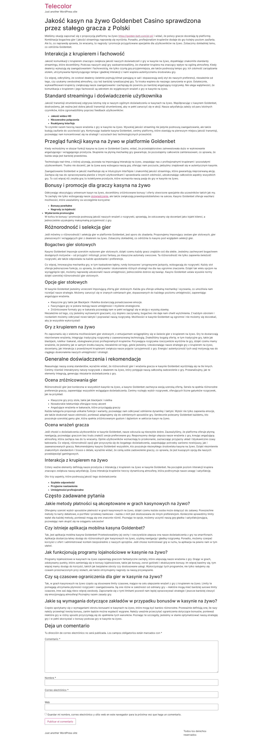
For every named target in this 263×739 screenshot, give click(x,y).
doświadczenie (99, 196)
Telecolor (58, 6)
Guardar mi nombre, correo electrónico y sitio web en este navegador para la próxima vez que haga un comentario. (114, 714)
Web (47, 702)
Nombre (50, 678)
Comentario (52, 639)
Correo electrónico (56, 690)
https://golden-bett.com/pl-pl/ (135, 35)
